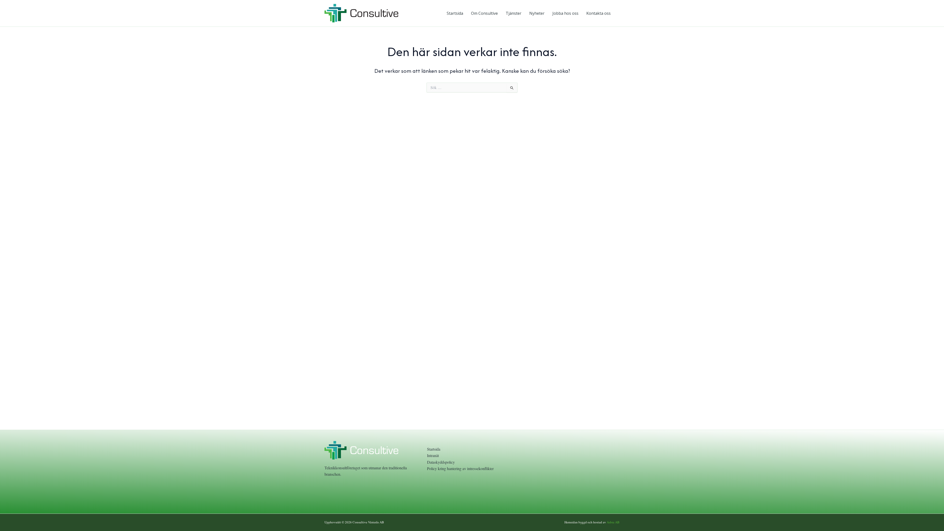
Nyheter (537, 13)
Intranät (433, 455)
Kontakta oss (598, 13)
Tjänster (513, 13)
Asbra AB (613, 522)
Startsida (455, 13)
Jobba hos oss (565, 13)
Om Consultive (484, 13)
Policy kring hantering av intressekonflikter (460, 468)
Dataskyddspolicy (441, 462)
